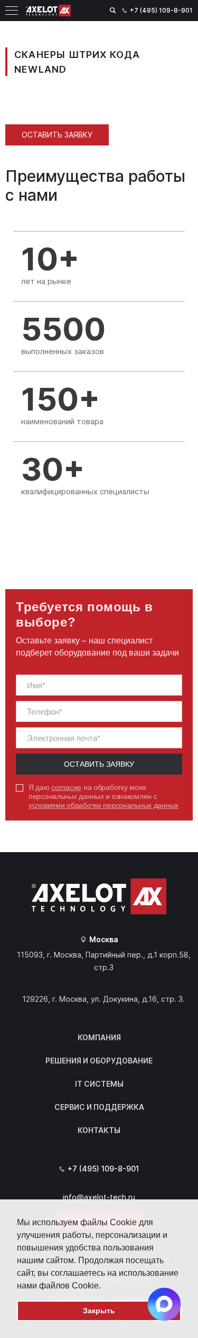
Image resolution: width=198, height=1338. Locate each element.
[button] (104, 1286)
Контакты (99, 1130)
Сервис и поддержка (99, 1106)
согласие (66, 787)
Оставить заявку (57, 134)
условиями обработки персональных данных (103, 805)
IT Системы (99, 1083)
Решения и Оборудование (99, 1060)
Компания (99, 1037)
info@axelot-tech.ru (99, 1197)
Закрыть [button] (99, 1310)
